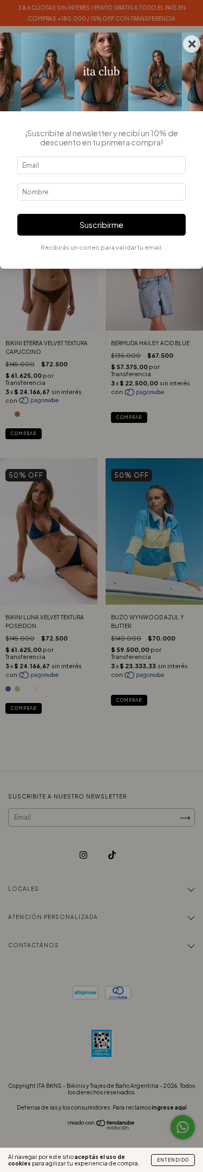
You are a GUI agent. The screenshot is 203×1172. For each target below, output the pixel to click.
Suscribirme (101, 225)
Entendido (173, 1160)
